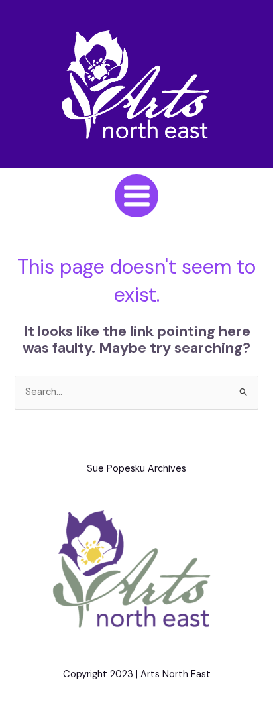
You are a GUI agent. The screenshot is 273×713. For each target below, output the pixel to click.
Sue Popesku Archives (136, 469)
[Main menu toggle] (136, 195)
